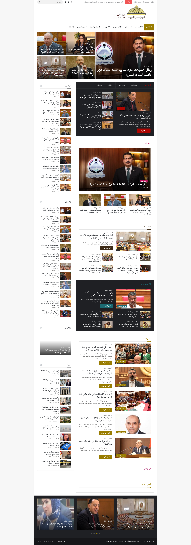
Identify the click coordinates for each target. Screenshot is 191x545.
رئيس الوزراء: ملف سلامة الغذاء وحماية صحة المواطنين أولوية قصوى (90, 115)
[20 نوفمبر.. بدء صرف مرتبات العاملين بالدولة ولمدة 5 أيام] (65, 382)
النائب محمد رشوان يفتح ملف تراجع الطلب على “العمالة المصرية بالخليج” (116, 211)
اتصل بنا (40, 541)
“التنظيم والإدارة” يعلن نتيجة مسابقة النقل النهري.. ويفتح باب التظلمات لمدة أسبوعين (50, 390)
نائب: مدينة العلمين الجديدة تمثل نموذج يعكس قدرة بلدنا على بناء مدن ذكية (95, 396)
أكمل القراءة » (144, 130)
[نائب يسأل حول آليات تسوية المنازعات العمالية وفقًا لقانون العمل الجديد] (107, 314)
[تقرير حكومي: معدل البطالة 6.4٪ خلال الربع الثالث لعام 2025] (65, 373)
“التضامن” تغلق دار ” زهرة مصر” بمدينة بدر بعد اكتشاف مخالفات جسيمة (50, 435)
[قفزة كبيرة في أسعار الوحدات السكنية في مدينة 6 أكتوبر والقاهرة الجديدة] (65, 419)
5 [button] (93, 533)
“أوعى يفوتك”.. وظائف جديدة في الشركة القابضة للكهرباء (51, 444)
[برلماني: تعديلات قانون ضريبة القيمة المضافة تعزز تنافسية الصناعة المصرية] (115, 169)
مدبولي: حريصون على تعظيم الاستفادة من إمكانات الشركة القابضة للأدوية (128, 72)
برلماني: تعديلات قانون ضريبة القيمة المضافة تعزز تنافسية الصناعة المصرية (51, 93)
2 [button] (97, 533)
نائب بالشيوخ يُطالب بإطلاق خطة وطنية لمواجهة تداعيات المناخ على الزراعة (96, 419)
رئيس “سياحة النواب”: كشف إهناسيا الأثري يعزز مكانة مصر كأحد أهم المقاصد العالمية (140, 212)
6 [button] (91, 533)
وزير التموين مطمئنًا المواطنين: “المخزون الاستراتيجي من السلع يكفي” (91, 106)
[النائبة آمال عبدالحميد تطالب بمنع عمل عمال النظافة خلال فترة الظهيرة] (145, 324)
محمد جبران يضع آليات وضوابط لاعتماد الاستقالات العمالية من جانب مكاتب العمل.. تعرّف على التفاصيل (127, 270)
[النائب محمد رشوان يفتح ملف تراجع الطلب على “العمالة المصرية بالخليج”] (115, 200)
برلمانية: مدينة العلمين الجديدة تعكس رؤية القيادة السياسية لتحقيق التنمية (81, 51)
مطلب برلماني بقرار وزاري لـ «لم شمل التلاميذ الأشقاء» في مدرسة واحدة (91, 325)
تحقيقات (70, 27)
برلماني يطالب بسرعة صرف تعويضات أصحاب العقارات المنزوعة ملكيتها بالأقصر (98, 294)
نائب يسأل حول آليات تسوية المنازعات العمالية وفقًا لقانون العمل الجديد (90, 315)
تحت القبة (128, 27)
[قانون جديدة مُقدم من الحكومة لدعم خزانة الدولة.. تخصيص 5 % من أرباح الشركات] (51, 43)
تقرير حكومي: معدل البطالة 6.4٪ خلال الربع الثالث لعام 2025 (49, 372)
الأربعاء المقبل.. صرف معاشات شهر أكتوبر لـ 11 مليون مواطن (50, 399)
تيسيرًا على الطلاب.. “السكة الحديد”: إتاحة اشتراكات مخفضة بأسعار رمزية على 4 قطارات (50, 409)
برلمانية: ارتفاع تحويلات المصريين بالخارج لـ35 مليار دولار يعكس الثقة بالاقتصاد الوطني (100, 2)
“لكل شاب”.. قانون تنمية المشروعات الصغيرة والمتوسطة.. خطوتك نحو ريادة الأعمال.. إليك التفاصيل (91, 259)
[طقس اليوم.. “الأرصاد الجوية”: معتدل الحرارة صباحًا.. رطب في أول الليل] (65, 428)
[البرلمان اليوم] (133, 14)
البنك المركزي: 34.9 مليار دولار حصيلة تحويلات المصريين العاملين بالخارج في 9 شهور (90, 127)
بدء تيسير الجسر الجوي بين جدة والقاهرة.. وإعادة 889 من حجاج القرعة (53, 73)
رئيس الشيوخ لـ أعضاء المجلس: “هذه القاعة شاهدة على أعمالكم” (95, 443)
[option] (95, 55)
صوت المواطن (81, 27)
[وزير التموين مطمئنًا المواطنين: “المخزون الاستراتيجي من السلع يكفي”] (107, 105)
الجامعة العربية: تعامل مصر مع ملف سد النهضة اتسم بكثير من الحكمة (56, 351)
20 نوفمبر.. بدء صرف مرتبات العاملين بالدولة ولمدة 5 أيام (50, 380)
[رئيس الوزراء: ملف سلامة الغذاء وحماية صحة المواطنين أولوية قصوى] (107, 115)
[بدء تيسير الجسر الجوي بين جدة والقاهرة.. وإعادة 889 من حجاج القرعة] (51, 67)
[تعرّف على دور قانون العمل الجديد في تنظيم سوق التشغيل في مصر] (145, 257)
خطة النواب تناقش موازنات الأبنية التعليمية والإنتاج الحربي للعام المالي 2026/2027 (51, 149)
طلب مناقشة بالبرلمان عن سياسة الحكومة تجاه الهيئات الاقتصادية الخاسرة (90, 211)
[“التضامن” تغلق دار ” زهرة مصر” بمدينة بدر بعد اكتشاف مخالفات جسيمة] (65, 437)
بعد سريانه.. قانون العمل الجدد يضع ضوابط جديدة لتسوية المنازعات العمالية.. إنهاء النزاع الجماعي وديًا (90, 270)
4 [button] (94, 533)
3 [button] (96, 533)
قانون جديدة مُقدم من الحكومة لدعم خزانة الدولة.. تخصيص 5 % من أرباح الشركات (52, 49)
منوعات (99, 85)
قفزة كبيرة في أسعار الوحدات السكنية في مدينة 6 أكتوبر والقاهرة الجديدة (49, 418)
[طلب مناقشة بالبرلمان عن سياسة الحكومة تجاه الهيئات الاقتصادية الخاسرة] (90, 200)
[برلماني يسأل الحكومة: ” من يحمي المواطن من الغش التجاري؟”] (145, 314)
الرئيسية (148, 27)
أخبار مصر (138, 27)
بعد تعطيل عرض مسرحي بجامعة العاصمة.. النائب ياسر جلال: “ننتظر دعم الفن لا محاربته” (96, 372)
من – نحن (46, 541)
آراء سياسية (116, 27)
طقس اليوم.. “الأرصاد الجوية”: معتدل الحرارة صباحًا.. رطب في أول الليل (50, 427)
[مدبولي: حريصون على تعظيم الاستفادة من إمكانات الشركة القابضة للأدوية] (125, 55)
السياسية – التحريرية (56, 541)
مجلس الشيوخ (94, 27)
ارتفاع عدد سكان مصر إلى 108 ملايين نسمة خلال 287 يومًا (50, 462)
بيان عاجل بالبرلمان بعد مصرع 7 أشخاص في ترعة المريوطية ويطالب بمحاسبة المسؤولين (82, 73)
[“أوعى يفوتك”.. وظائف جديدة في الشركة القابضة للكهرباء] (65, 446)
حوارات (105, 27)
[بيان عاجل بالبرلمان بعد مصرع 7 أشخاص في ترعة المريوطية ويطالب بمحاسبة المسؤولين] (80, 67)
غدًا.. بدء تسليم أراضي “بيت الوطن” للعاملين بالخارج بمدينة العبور (50, 453)
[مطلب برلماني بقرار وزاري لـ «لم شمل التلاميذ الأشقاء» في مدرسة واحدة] (107, 324)
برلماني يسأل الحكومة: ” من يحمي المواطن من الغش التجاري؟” (127, 315)
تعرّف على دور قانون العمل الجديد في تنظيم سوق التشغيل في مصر (128, 257)
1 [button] (99, 533)
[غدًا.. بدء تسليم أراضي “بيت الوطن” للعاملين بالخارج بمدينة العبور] (65, 455)
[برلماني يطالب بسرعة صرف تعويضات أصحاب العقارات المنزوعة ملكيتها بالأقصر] (65, 140)
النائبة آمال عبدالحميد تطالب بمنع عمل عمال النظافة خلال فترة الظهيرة (128, 325)
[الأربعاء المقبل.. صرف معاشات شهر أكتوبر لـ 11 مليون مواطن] (65, 401)
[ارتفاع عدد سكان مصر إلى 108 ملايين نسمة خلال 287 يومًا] (65, 464)
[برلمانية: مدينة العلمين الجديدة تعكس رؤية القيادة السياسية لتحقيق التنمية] (80, 43)
